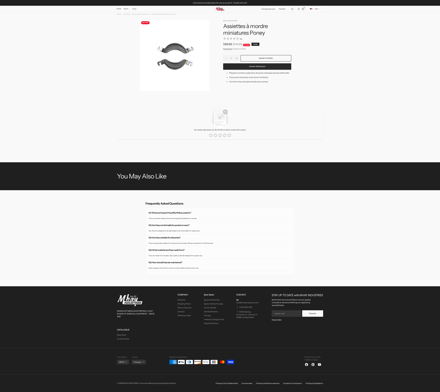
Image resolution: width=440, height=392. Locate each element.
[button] (292, 9)
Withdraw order (184, 315)
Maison (119, 14)
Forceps (207, 315)
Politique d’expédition (314, 383)
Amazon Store (123, 339)
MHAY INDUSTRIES (131, 383)
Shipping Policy (184, 304)
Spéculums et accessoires (140, 14)
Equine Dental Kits (212, 300)
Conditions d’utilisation (292, 383)
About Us (181, 300)
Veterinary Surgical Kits (214, 319)
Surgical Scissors (211, 323)
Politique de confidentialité (227, 383)
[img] (231, 39)
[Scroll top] (437, 389)
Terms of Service (184, 307)
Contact (181, 311)
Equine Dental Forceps (213, 304)
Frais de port (227, 49)
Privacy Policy (276, 320)
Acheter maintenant (257, 66)
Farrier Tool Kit (210, 307)
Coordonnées (246, 383)
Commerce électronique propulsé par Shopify (158, 383)
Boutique (127, 14)
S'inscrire (312, 313)
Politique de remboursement (268, 383)
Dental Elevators (211, 311)
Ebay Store (121, 335)
